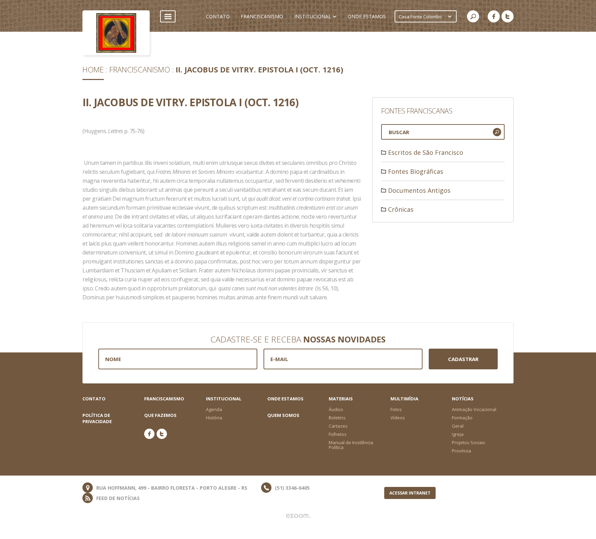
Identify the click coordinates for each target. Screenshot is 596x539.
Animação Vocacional (474, 409)
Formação (462, 418)
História (214, 418)
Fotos (396, 409)
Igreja (458, 434)
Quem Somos (283, 415)
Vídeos (397, 418)
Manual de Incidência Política (351, 444)
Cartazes (338, 426)
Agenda (214, 409)
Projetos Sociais (468, 442)
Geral (458, 426)
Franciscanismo (139, 69)
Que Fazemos (160, 415)
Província (461, 451)
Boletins (337, 418)
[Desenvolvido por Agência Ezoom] (298, 515)
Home (93, 69)
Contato (94, 399)
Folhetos (338, 434)
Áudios (336, 409)
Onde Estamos (285, 399)
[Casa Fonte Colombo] (116, 32)
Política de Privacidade (97, 418)
